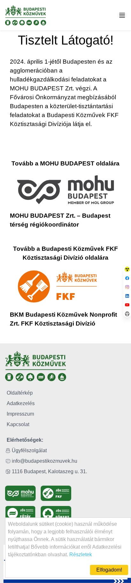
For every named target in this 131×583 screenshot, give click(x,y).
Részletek (80, 554)
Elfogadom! (109, 569)
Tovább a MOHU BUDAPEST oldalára (65, 163)
